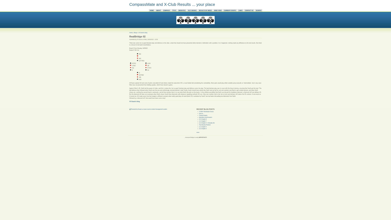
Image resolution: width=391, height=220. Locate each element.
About (158, 10)
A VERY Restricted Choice (206, 111)
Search (258, 10)
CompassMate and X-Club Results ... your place (172, 4)
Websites (182, 10)
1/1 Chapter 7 (203, 121)
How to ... (201, 113)
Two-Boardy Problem (205, 125)
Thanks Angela (203, 115)
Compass (166, 10)
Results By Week (205, 10)
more (198, 132)
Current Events (230, 10)
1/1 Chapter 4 (203, 128)
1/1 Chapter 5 (203, 127)
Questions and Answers (205, 117)
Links (240, 10)
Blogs (135, 32)
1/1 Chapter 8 (203, 119)
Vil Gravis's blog (142, 32)
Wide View (217, 10)
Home (152, 10)
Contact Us (249, 10)
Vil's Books (192, 10)
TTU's (174, 10)
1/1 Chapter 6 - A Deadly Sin (207, 123)
